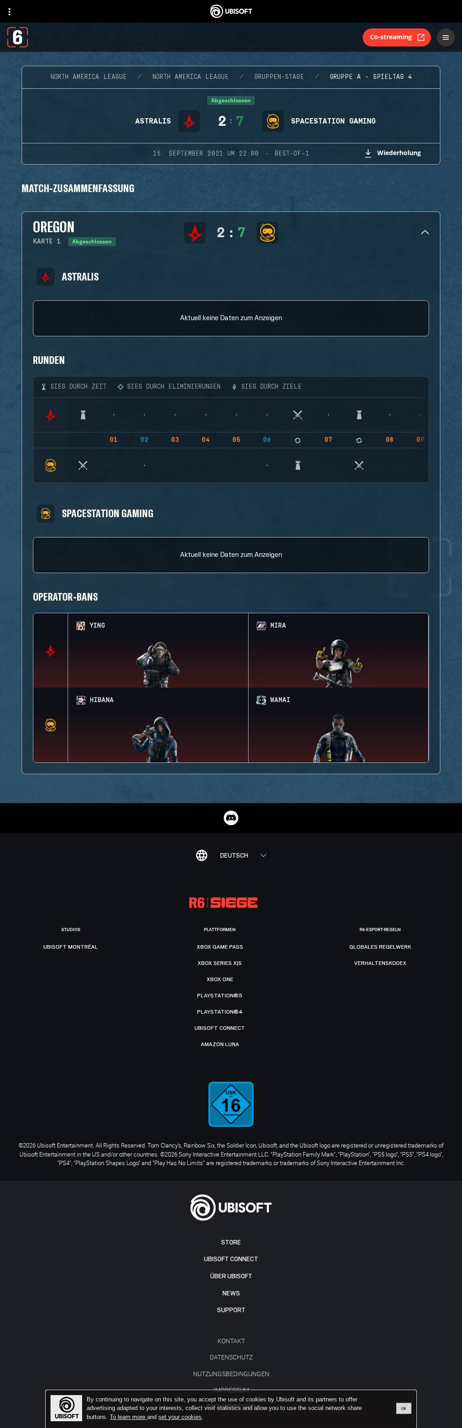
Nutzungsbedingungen (231, 1373)
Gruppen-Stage (279, 77)
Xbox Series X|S (220, 963)
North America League (89, 77)
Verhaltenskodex (380, 963)
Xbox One (220, 979)
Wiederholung (399, 152)
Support (231, 1310)
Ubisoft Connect (231, 1259)
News (231, 1293)
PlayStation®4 (220, 1012)
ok (404, 1408)
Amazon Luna (220, 1044)
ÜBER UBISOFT (231, 1276)
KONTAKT (231, 1340)
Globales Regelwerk (380, 947)
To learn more (128, 1417)
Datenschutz (231, 1357)
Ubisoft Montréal (70, 947)
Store (231, 1242)
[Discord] (231, 818)
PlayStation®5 (219, 995)
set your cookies (180, 1417)
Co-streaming (391, 36)
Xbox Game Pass (220, 947)
